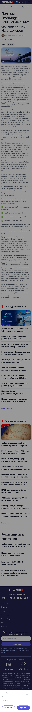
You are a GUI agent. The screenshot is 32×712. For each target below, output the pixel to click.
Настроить (5, 700)
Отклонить (8, 708)
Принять (23, 708)
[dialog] (16, 356)
